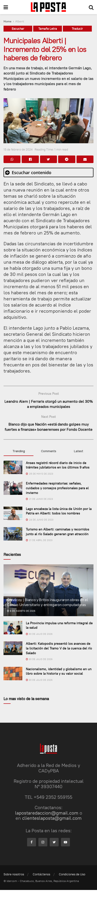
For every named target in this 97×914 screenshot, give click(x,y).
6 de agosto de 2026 (22, 610)
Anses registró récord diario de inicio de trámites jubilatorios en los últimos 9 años (57, 465)
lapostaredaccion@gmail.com (46, 813)
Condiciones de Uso (72, 874)
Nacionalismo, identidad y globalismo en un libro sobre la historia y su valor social (59, 671)
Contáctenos (41, 874)
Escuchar (18, 28)
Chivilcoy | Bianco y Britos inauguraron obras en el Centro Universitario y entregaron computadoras (47, 602)
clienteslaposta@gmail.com (52, 818)
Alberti (19, 21)
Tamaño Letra (47, 28)
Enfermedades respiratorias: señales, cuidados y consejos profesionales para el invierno (57, 488)
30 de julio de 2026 (40, 633)
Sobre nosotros (14, 874)
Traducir (77, 28)
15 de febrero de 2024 (18, 149)
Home (8, 21)
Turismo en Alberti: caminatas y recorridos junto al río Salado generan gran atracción (57, 531)
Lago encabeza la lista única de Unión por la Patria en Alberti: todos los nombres (59, 511)
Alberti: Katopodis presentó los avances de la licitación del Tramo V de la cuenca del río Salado (59, 648)
